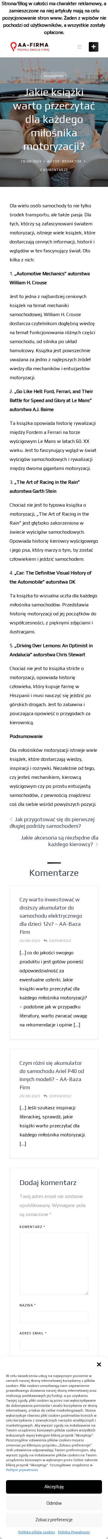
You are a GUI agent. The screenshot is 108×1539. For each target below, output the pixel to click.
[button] (99, 1364)
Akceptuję (54, 1486)
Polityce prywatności (22, 1470)
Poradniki (54, 76)
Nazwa (28, 1305)
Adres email (33, 1333)
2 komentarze (54, 170)
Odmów (54, 1503)
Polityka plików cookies (36, 1532)
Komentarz (32, 1227)
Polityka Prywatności (74, 1532)
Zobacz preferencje (54, 1519)
